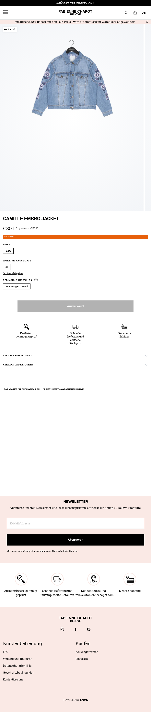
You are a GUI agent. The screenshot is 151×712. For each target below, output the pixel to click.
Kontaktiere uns (13, 679)
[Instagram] (62, 630)
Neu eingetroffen (87, 652)
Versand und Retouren (17, 659)
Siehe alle (82, 659)
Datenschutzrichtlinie (17, 665)
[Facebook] (75, 630)
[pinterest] (88, 630)
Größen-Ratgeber (13, 273)
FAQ (5, 652)
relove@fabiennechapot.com (95, 595)
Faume (84, 700)
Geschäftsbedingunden (18, 672)
